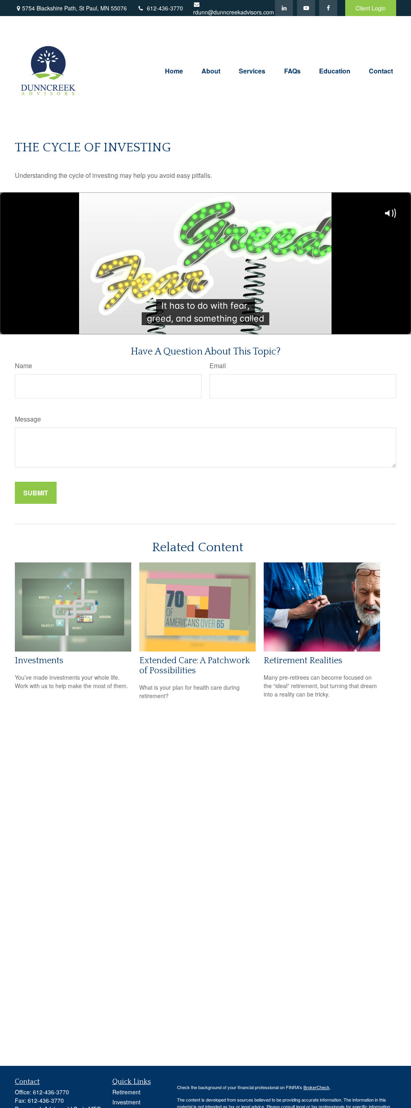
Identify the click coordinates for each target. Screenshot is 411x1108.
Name (23, 365)
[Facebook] (328, 8)
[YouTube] (306, 8)
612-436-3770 (165, 8)
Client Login (371, 8)
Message (28, 419)
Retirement (126, 1092)
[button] (174, 70)
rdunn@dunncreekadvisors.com (233, 12)
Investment (126, 1102)
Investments (39, 661)
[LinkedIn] (284, 8)
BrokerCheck (316, 1087)
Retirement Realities (303, 661)
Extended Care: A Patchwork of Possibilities (194, 666)
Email (218, 365)
